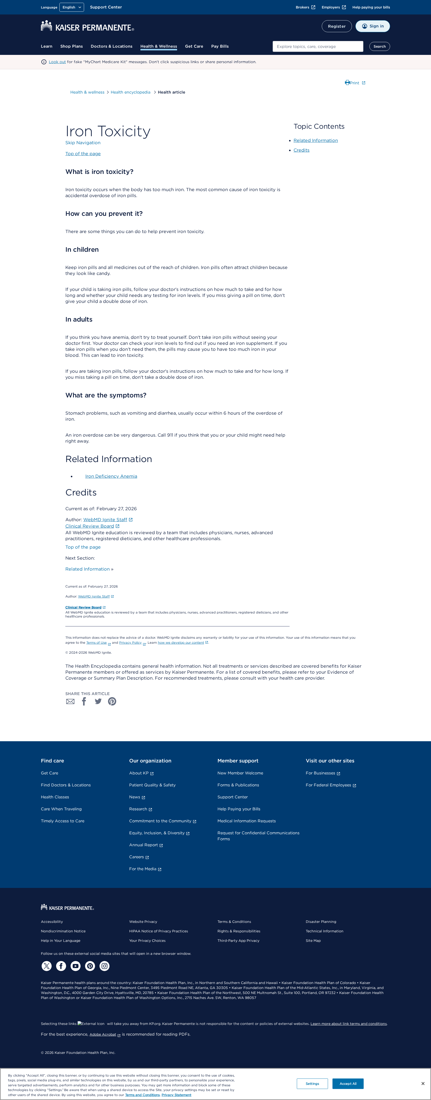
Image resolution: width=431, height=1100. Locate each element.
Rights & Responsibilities (238, 931)
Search (380, 46)
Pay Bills (220, 46)
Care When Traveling (61, 809)
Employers (331, 7)
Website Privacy (143, 922)
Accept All (348, 1084)
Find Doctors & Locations (66, 785)
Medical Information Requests (246, 821)
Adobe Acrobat (103, 1034)
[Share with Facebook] (84, 701)
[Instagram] (104, 966)
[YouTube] (75, 966)
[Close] (423, 1083)
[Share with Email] (70, 701)
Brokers (302, 7)
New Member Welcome (240, 773)
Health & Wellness (158, 46)
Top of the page (83, 547)
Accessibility (52, 922)
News (134, 797)
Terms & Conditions (234, 922)
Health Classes (55, 797)
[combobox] (318, 46)
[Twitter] (46, 966)
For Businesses (320, 773)
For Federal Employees (328, 785)
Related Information (87, 569)
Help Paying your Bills (238, 809)
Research (138, 809)
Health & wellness (87, 92)
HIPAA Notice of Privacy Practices (158, 931)
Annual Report (143, 845)
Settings (312, 1084)
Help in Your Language (60, 941)
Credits (302, 150)
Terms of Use (96, 642)
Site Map (313, 941)
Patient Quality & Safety (152, 785)
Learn (46, 46)
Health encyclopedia (131, 92)
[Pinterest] (89, 966)
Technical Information (324, 931)
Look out (57, 62)
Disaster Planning (321, 922)
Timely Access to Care (62, 821)
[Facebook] (60, 966)
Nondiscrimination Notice (63, 931)
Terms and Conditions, (142, 1095)
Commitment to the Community (160, 821)
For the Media (142, 868)
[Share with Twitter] (98, 701)
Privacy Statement (176, 1095)
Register (337, 26)
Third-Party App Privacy (238, 941)
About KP (139, 773)
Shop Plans (71, 46)
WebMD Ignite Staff (94, 596)
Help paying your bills (371, 7)
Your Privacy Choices (147, 941)
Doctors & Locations (111, 46)
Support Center (106, 7)
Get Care (194, 46)
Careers (136, 857)
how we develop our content (181, 642)
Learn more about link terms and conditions (349, 1024)
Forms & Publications (238, 785)
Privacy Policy (130, 642)
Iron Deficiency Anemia (111, 476)
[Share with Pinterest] (112, 701)
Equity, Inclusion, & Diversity (157, 833)
